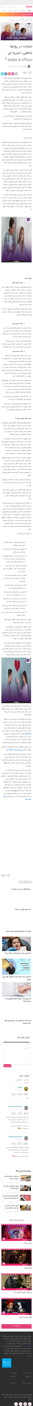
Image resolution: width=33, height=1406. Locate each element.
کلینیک (15, 10)
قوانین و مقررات (26, 1383)
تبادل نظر (22, 10)
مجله (29, 10)
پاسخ (25, 1094)
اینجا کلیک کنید (26, 734)
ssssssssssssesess (15, 1107)
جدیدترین (26, 1080)
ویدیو (4, 10)
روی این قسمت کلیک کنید (14, 750)
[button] (16, 14)
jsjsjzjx (20, 1087)
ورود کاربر (10, 7)
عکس (10, 10)
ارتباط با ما (13, 1383)
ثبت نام (3, 7)
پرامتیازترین (19, 1080)
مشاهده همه (16, 1326)
